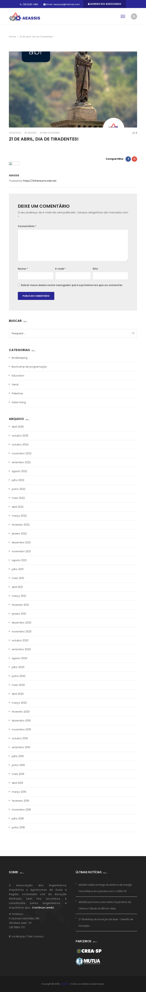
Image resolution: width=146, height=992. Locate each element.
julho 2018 (18, 818)
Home (12, 36)
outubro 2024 (20, 444)
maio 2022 (18, 498)
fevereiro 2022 (21, 524)
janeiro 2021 (19, 614)
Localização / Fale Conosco (27, 936)
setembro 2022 (21, 462)
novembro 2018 (21, 809)
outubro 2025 (20, 435)
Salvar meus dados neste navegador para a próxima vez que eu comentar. (72, 285)
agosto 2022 (19, 471)
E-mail (60, 269)
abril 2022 (18, 507)
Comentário (27, 226)
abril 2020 (18, 694)
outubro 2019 (20, 738)
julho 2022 (18, 480)
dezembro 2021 (21, 542)
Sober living (19, 402)
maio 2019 (18, 774)
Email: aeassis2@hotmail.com (63, 4)
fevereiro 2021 (20, 605)
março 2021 (19, 596)
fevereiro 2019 (20, 801)
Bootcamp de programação (29, 366)
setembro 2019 (21, 747)
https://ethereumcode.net (39, 181)
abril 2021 (17, 587)
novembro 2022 (21, 453)
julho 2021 (18, 569)
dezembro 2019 (21, 720)
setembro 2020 (21, 649)
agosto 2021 (19, 560)
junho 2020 (18, 676)
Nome (23, 269)
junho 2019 (18, 765)
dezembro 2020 (21, 622)
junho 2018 (18, 827)
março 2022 (19, 516)
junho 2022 (18, 489)
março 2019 (19, 792)
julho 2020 (18, 667)
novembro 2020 (22, 631)
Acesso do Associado (105, 4)
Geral (15, 384)
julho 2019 (18, 756)
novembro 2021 (21, 551)
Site (95, 269)
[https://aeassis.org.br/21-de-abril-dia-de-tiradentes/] (134, 159)
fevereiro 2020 (21, 711)
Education (18, 375)
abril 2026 (18, 427)
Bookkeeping (19, 358)
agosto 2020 (19, 658)
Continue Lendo (43, 907)
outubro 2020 (20, 640)
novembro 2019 (21, 729)
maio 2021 (18, 578)
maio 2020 (18, 685)
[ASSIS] (24, 16)
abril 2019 (17, 783)
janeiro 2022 (19, 533)
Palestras (17, 393)
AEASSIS (31, 132)
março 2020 (19, 703)
